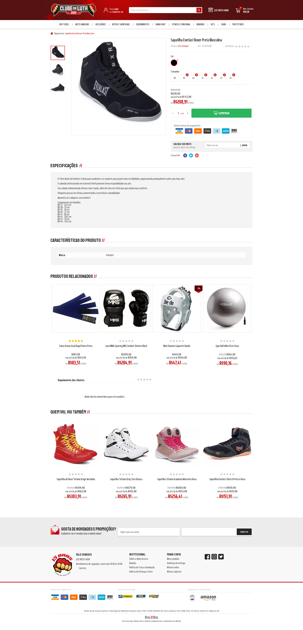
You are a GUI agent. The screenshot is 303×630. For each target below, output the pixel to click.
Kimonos (200, 24)
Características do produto (75, 240)
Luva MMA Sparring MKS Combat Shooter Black (126, 345)
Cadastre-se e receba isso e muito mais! (81, 533)
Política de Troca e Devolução (142, 567)
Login (116, 9)
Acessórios (100, 24)
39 (184, 78)
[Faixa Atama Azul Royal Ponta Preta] (76, 308)
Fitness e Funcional (181, 24)
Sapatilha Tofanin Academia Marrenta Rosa (176, 479)
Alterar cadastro (174, 571)
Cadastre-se (117, 12)
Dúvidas (132, 563)
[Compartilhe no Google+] (197, 155)
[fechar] (154, 312)
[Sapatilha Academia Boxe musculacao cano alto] (58, 53)
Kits (213, 24)
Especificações (64, 166)
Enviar (244, 145)
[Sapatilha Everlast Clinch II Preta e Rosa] (227, 444)
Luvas (223, 24)
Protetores (238, 24)
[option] (57, 53)
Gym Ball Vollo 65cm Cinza (227, 345)
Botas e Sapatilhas (121, 24)
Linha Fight (161, 24)
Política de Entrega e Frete (141, 571)
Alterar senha (173, 567)
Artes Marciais (82, 24)
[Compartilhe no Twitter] (191, 155)
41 (202, 78)
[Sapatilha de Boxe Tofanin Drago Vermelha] (76, 444)
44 (230, 78)
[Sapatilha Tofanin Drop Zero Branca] (126, 444)
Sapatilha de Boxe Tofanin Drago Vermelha (76, 479)
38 (175, 78)
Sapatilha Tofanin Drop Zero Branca (126, 479)
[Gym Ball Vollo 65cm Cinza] (227, 308)
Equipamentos (142, 24)
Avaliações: (230, 46)
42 (212, 78)
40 (193, 78)
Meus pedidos (173, 559)
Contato (82, 568)
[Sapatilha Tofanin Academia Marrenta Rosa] (177, 444)
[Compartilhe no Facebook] (185, 155)
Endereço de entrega (176, 563)
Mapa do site (214, 611)
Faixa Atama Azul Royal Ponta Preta (75, 345)
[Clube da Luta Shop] (74, 10)
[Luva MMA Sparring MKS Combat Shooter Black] (126, 308)
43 (221, 78)
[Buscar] (199, 10)
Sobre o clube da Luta (138, 559)
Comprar (223, 113)
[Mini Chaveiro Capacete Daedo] (177, 308)
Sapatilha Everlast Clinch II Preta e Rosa (227, 479)
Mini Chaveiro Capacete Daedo (176, 345)
